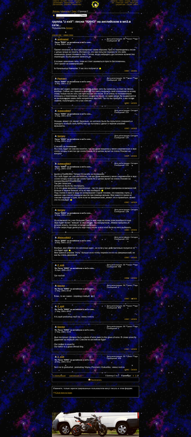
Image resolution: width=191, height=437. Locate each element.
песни (70, 1)
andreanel (62, 39)
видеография (69, 3)
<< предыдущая (59, 376)
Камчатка (66, 11)
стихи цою (119, 3)
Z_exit (60, 265)
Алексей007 (64, 110)
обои (127, 3)
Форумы (56, 11)
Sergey (69, 28)
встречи (135, 1)
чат (113, 3)
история (64, 1)
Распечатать (96, 380)
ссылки (129, 4)
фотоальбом (57, 4)
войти (136, 4)
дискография (58, 3)
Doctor (61, 285)
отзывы (127, 1)
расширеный (60, 17)
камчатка (114, 1)
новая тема (68, 35)
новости (56, 1)
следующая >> (75, 376)
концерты (77, 1)
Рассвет (62, 78)
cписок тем (56, 35)
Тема (74, 11)
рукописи (67, 4)
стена (121, 1)
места (78, 3)
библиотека (76, 4)
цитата (134, 71)
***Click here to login (62, 393)
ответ (126, 71)
